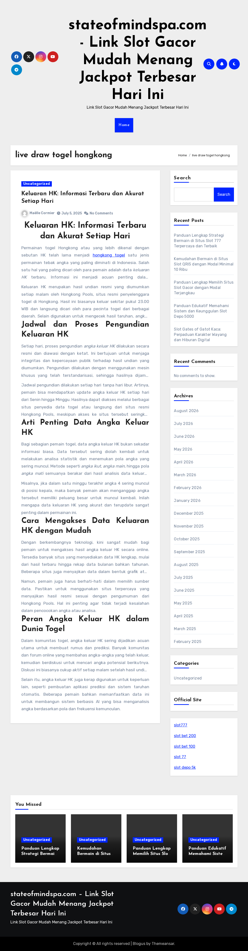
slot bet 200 (185, 735)
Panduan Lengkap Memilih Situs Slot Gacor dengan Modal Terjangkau (203, 287)
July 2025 (183, 577)
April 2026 (183, 462)
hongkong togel (109, 255)
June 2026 (184, 436)
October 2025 (186, 539)
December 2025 (188, 513)
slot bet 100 (184, 746)
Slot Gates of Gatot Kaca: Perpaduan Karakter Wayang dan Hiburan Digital (200, 334)
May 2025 (183, 603)
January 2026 (187, 500)
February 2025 (187, 641)
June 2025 (184, 590)
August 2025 (186, 564)
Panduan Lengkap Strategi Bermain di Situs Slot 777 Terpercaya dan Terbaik (199, 240)
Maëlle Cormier (42, 213)
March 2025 (185, 628)
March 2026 (185, 475)
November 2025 (188, 526)
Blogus (139, 943)
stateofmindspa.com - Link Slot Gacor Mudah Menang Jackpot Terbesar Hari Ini (138, 60)
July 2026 (183, 423)
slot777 (180, 725)
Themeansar (163, 943)
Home (124, 125)
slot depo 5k (185, 767)
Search (182, 178)
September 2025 (189, 552)
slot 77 (180, 757)
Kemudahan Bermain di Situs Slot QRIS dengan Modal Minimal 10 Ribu (203, 264)
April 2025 (183, 616)
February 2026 (188, 487)
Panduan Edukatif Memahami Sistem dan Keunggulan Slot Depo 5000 (201, 311)
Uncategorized (36, 184)
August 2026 (186, 410)
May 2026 (183, 449)
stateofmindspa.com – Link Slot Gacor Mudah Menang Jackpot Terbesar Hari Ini (62, 904)
